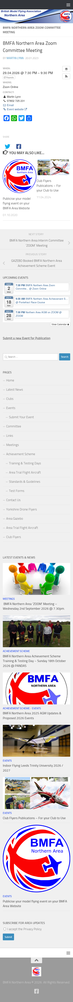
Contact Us (13, 500)
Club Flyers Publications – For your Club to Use (48, 185)
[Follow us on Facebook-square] (36, 991)
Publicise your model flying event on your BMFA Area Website (17, 203)
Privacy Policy (32, 929)
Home (10, 380)
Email (10, 105)
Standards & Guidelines (24, 481)
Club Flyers (13, 537)
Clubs (9, 399)
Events (10, 408)
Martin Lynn (15, 58)
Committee (13, 426)
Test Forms (16, 491)
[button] (66, 76)
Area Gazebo (14, 518)
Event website (15, 109)
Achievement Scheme (20, 454)
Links (9, 436)
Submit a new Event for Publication (26, 338)
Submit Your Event (21, 417)
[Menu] (68, 4)
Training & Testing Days (25, 463)
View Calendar (59, 324)
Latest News (14, 389)
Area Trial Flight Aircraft (25, 472)
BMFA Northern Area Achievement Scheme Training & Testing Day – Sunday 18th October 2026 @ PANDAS (34, 661)
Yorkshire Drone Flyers (21, 509)
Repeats (10, 77)
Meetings (12, 445)
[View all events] (66, 69)
